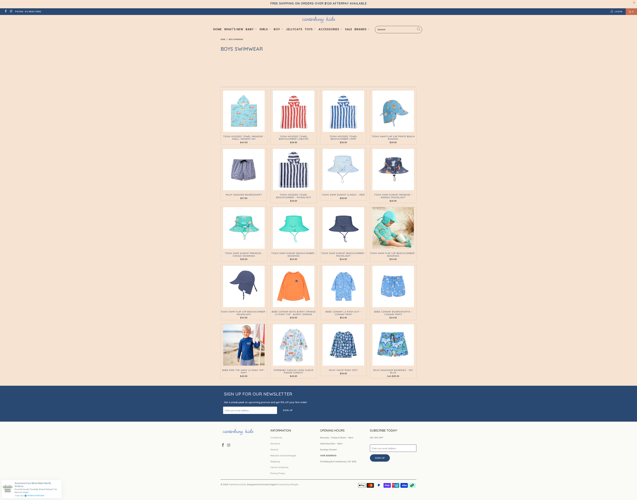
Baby (250, 29)
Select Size (400, 71)
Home (217, 29)
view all (410, 56)
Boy (277, 29)
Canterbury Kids (237, 484)
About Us (275, 443)
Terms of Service (279, 467)
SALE (348, 29)
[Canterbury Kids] (318, 19)
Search (274, 449)
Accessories (329, 29)
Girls (264, 29)
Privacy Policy (277, 473)
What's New (233, 29)
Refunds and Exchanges (283, 455)
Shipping (275, 461)
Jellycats (294, 29)
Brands (360, 29)
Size (394, 64)
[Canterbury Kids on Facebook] (5, 11)
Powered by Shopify (287, 484)
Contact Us (276, 437)
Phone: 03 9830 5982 (28, 11)
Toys (309, 29)
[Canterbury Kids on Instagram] (10, 11)
